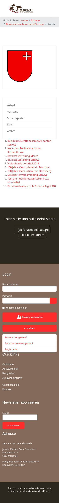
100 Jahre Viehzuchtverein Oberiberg (29, 171)
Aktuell (11, 105)
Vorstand (12, 111)
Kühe (10, 124)
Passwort (7, 295)
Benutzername (10, 284)
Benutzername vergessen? (19, 343)
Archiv (11, 131)
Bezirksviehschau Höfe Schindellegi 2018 (31, 186)
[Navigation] (49, 8)
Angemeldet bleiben (16, 307)
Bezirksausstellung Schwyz (23, 159)
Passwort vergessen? (16, 337)
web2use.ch (46, 491)
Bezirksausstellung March (22, 156)
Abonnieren (13, 425)
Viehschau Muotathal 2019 (23, 163)
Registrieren (12, 349)
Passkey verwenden (32, 316)
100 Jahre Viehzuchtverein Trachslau (28, 167)
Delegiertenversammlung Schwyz (27, 175)
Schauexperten (16, 118)
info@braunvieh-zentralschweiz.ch (20, 461)
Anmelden (29, 328)
